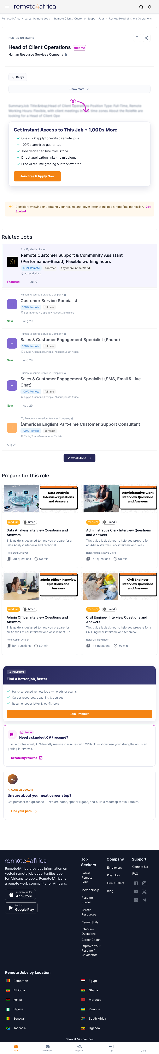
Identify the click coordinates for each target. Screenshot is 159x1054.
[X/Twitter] (144, 891)
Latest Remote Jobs (37, 18)
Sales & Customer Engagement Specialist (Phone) (70, 339)
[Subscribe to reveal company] (65, 54)
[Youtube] (136, 891)
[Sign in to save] (137, 38)
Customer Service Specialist (48, 300)
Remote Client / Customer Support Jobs (79, 18)
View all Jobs (77, 458)
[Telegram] (144, 900)
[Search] (141, 7)
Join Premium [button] (79, 714)
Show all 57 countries (79, 1039)
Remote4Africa (11, 18)
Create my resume (24, 758)
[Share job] (147, 38)
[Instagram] (144, 883)
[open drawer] (7, 7)
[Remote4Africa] (25, 863)
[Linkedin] (136, 900)
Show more (77, 89)
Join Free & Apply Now (37, 176)
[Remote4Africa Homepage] (35, 9)
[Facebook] (136, 883)
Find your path (21, 811)
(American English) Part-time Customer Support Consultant (80, 424)
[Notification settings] (150, 7)
